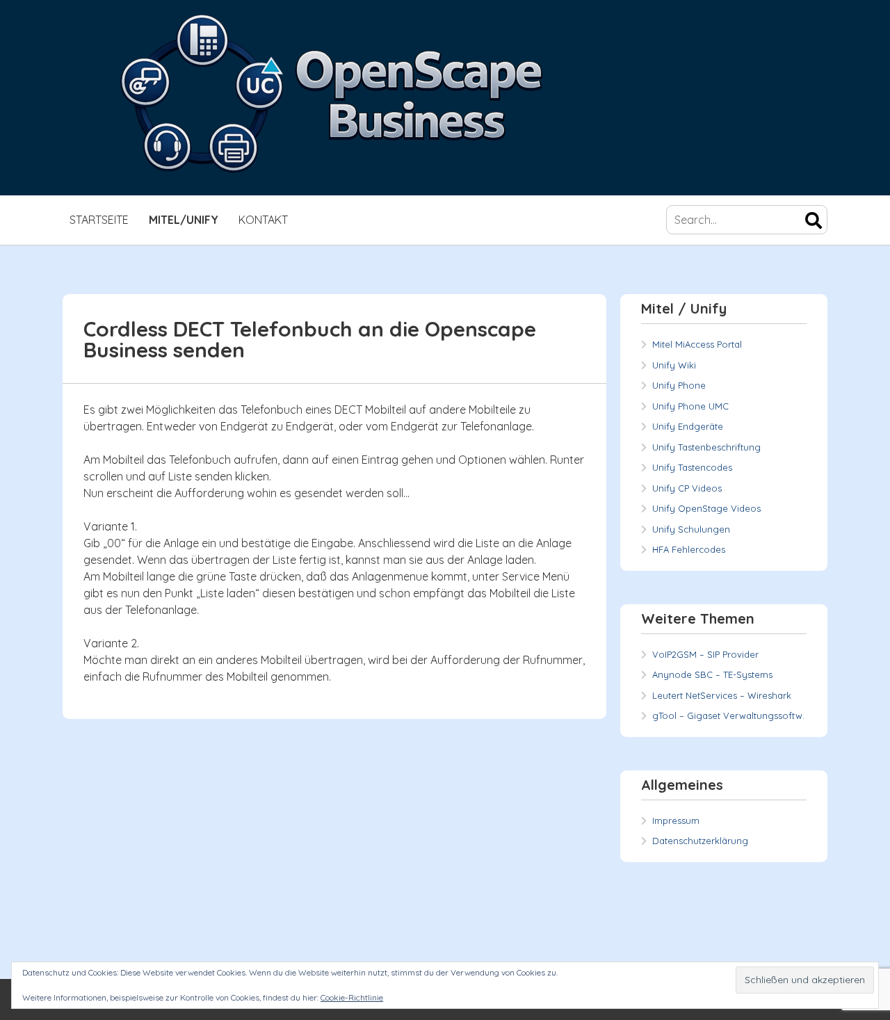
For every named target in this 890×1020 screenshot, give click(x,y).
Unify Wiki (674, 365)
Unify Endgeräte (687, 426)
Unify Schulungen (691, 529)
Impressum (675, 820)
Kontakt (263, 220)
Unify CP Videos (687, 488)
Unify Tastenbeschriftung (706, 447)
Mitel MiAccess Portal (697, 344)
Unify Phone (679, 385)
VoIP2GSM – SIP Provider (705, 654)
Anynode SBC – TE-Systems (712, 674)
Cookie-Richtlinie (352, 997)
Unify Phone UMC (690, 406)
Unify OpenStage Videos (706, 508)
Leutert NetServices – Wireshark (721, 695)
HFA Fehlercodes (688, 549)
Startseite (99, 220)
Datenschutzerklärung (700, 840)
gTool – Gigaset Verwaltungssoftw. (728, 715)
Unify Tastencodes (692, 467)
